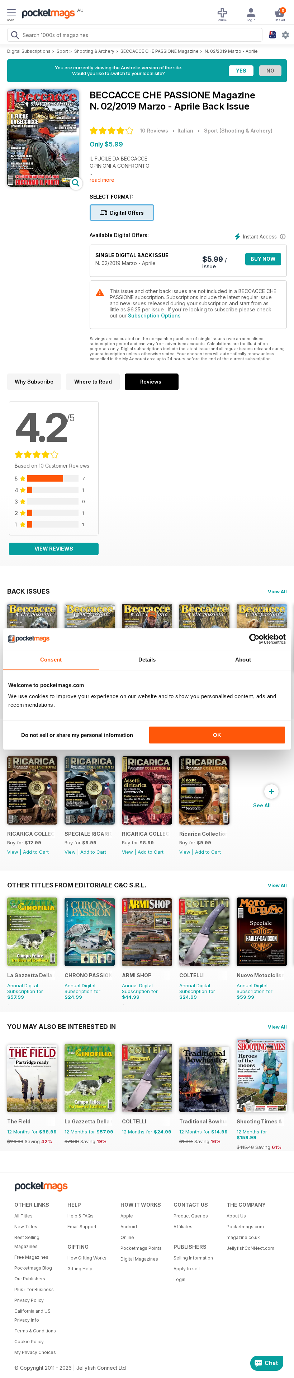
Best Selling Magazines (26, 1242)
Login (179, 1279)
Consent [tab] (51, 659)
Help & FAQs (80, 1216)
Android (128, 1226)
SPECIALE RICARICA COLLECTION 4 (88, 834)
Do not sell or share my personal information (77, 735)
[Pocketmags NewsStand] (47, 14)
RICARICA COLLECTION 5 (31, 834)
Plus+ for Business (34, 1289)
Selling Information (193, 1258)
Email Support (81, 1226)
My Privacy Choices (35, 1352)
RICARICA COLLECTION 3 (146, 834)
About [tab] (243, 659)
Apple (126, 1216)
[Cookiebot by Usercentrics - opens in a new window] (254, 639)
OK (217, 735)
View (12, 852)
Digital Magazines (139, 1259)
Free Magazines (31, 1257)
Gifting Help (80, 1268)
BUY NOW (263, 259)
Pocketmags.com (245, 1226)
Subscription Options (154, 315)
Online (127, 1237)
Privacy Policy (29, 1300)
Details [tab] (147, 659)
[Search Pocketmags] (14, 36)
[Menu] (11, 13)
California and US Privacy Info (32, 1315)
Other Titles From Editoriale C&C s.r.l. (76, 884)
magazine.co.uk (243, 1237)
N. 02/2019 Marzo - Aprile (231, 51)
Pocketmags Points (141, 1248)
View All (277, 591)
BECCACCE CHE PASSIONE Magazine (159, 51)
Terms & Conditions (35, 1330)
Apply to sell (187, 1268)
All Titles (23, 1216)
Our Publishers (29, 1278)
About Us (236, 1216)
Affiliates (183, 1226)
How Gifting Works (86, 1258)
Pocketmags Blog (33, 1268)
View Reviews (53, 549)
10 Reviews (154, 130)
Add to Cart (36, 852)
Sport (62, 51)
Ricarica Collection (203, 834)
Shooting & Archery (94, 51)
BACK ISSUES (28, 591)
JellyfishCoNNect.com (250, 1248)
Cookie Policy (29, 1341)
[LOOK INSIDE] (43, 185)
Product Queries (191, 1216)
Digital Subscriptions (29, 51)
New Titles (25, 1226)
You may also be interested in (61, 1026)
